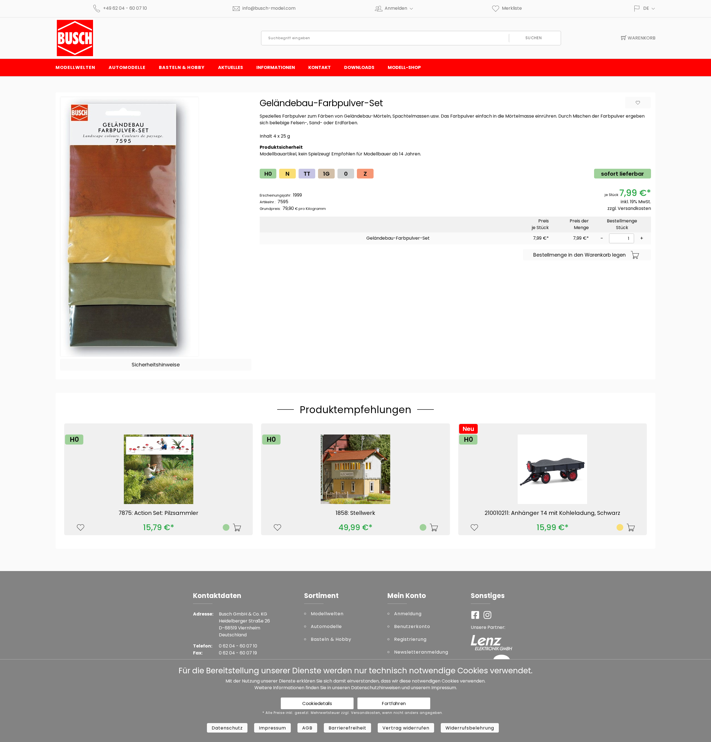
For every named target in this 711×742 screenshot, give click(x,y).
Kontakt (319, 67)
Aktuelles (230, 67)
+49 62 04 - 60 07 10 (125, 8)
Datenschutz (227, 728)
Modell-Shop (404, 67)
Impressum (443, 687)
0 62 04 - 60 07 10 (238, 646)
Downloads (359, 67)
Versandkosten (634, 208)
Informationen (275, 67)
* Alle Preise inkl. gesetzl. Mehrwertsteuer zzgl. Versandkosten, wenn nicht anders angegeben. (352, 712)
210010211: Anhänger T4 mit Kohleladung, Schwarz (552, 513)
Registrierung (410, 639)
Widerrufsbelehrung (469, 728)
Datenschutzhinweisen (375, 687)
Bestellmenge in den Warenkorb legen (579, 255)
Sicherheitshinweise (156, 364)
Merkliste (512, 8)
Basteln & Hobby (182, 67)
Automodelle (127, 67)
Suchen (533, 38)
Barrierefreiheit (347, 728)
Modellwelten (75, 67)
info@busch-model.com (269, 8)
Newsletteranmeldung (421, 652)
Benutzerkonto (412, 626)
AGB (307, 728)
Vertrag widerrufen (405, 728)
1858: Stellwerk (355, 513)
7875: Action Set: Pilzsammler (158, 513)
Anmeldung (408, 614)
